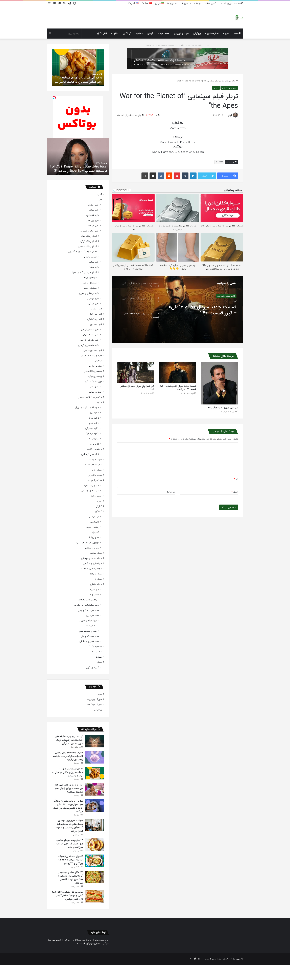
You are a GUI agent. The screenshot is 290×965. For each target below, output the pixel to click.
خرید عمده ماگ (102, 940)
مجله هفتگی (96, 584)
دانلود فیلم (94, 423)
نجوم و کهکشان (91, 548)
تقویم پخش (90, 257)
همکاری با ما (185, 3)
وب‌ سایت (170, 492)
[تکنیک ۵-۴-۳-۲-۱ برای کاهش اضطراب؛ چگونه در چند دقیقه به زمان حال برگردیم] (94, 757)
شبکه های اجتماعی (90, 454)
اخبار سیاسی (93, 262)
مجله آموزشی (95, 553)
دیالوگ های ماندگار (93, 464)
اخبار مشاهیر (213, 33)
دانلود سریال (93, 418)
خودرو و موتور (95, 392)
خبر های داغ (96, 387)
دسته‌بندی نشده (94, 449)
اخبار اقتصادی (92, 215)
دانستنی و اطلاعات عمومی (90, 397)
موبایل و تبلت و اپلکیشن (87, 542)
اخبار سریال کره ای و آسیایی (82, 251)
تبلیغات (197, 3)
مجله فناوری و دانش (89, 641)
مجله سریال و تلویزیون (88, 610)
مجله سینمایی (92, 615)
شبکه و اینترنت (95, 480)
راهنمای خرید (92, 527)
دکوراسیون (94, 522)
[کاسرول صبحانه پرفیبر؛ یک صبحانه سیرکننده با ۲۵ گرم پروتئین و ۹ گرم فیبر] (94, 861)
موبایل (67, 940)
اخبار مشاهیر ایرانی (90, 329)
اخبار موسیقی (93, 298)
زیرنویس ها (93, 439)
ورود (100, 694)
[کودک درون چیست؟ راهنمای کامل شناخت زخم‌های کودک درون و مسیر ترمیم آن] (94, 741)
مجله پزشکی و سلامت (91, 568)
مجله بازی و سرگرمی (92, 563)
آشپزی (99, 194)
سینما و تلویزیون (181, 33)
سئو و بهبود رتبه (91, 485)
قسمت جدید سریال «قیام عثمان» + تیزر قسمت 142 (202, 310)
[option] (177, 309)
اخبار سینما (94, 267)
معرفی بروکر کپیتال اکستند (88, 943)
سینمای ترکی (90, 283)
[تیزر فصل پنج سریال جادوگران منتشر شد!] (135, 372)
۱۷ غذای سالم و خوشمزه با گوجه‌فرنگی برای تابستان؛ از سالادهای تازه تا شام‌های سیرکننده (70, 877)
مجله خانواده (96, 574)
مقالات (99, 657)
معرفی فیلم (91, 626)
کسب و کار (94, 594)
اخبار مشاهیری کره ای (88, 345)
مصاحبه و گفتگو (94, 646)
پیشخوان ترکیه (95, 376)
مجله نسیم (164, 33)
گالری (99, 501)
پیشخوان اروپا (95, 366)
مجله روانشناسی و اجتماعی (86, 605)
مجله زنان (97, 579)
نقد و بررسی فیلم (88, 631)
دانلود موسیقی (92, 428)
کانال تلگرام (102, 33)
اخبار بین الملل (92, 220)
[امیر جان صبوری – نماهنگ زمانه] (219, 383)
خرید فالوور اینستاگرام (82, 940)
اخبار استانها (93, 210)
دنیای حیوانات (95, 459)
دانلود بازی (94, 413)
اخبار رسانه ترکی (88, 241)
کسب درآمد (96, 496)
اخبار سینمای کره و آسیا (84, 272)
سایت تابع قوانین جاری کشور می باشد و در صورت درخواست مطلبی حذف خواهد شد (177, 45)
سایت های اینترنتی (90, 490)
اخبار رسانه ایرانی (88, 236)
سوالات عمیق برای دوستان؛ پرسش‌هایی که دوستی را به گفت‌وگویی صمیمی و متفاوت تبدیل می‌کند (69, 826)
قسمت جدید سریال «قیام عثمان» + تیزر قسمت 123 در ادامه (177, 387)
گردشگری (127, 33)
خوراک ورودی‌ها (94, 699)
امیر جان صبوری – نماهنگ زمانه (223, 408)
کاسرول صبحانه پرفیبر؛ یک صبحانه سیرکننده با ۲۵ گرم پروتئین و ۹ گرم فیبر (70, 859)
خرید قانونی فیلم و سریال (87, 407)
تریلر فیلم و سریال (229, 87)
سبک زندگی (96, 470)
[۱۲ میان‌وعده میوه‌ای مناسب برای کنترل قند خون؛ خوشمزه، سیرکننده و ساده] (94, 844)
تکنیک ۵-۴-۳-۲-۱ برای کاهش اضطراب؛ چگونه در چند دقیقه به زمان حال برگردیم (68, 756)
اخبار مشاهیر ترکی (90, 335)
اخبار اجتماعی (93, 205)
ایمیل (235, 492)
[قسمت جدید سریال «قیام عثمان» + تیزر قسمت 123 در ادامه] (177, 372)
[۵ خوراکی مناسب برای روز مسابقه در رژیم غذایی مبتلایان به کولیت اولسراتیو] (94, 773)
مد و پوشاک (93, 537)
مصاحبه (139, 33)
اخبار (227, 33)
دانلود (115, 33)
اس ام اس (94, 516)
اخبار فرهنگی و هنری (89, 293)
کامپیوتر (95, 532)
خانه (236, 33)
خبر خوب (94, 589)
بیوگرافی (197, 33)
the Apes (219, 162)
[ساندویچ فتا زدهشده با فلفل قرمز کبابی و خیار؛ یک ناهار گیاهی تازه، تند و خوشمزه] (94, 896)
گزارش (150, 33)
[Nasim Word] (239, 18)
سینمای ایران (90, 277)
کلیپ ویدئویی (92, 667)
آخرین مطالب (210, 3)
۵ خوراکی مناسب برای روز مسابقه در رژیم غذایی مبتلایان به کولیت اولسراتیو (67, 772)
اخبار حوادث (93, 225)
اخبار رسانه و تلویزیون (226, 296)
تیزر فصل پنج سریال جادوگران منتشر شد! (137, 387)
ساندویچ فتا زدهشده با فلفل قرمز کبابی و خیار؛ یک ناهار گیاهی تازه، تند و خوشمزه (67, 895)
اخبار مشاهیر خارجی (89, 340)
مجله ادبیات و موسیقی (91, 558)
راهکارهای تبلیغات (87, 600)
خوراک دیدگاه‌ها (94, 704)
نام (236, 479)
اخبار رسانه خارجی (87, 246)
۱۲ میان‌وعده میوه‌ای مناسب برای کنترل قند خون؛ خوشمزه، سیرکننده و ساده (69, 843)
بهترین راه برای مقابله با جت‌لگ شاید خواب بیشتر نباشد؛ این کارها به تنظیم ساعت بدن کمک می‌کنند (68, 806)
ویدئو (227, 81)
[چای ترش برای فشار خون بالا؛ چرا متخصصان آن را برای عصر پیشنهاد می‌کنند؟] (94, 789)
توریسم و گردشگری (93, 381)
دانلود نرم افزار (92, 433)
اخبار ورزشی (93, 303)
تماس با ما (172, 3)
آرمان (230, 115)
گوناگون (98, 511)
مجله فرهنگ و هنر (90, 636)
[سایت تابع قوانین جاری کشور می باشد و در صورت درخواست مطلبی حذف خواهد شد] (177, 58)
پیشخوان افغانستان (93, 371)
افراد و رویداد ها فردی (91, 355)
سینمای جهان (90, 288)
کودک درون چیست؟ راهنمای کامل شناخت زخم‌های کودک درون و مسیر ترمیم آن (69, 740)
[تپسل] (54, 97)
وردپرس (98, 710)
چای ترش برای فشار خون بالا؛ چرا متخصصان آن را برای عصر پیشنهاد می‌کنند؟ (81, 77)
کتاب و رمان (93, 444)
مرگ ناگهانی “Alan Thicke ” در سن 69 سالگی (80, 170)
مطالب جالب (96, 652)
